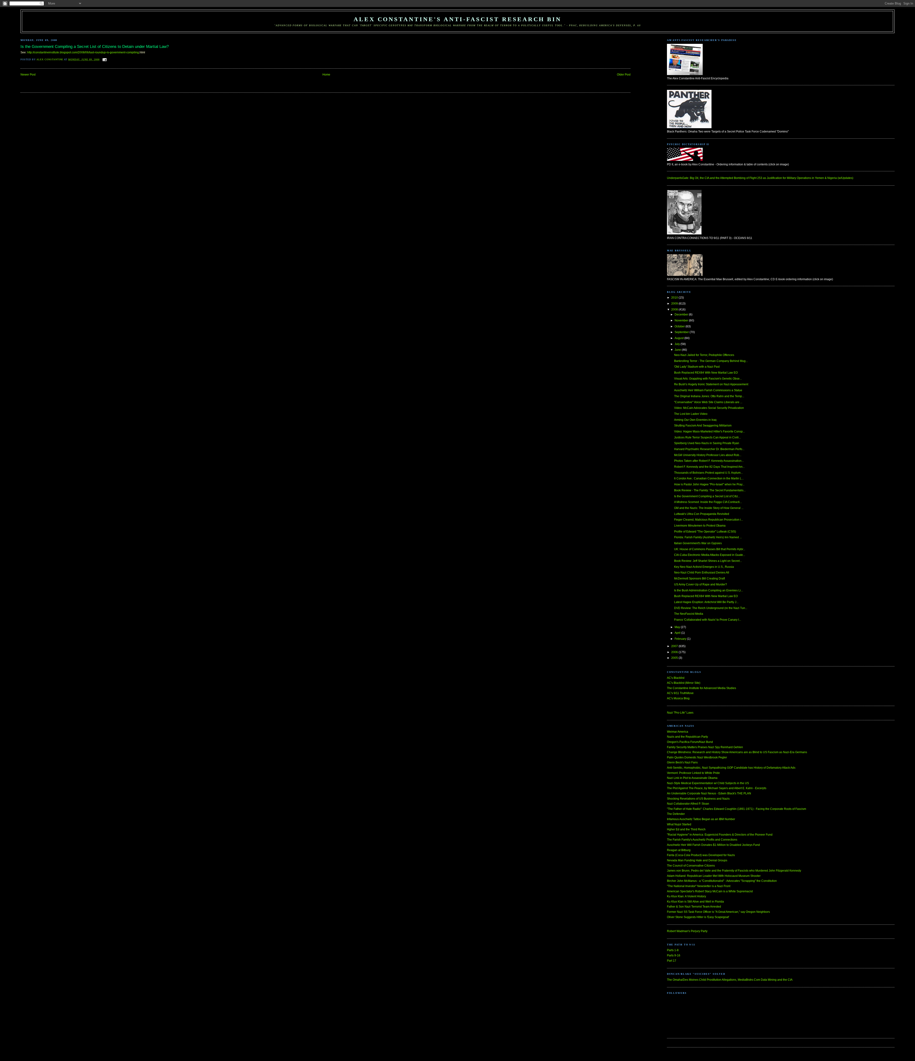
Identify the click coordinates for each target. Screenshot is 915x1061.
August (679, 338)
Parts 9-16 (673, 955)
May (678, 627)
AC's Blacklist (675, 678)
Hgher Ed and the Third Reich (686, 829)
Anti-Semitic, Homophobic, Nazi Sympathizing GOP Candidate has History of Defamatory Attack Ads (731, 767)
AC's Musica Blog (678, 698)
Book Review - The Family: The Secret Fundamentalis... (710, 490)
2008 (675, 309)
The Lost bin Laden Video (690, 414)
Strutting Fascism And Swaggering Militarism (703, 425)
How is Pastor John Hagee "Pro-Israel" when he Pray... (709, 484)
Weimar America (677, 731)
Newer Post (28, 74)
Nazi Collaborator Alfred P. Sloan (688, 803)
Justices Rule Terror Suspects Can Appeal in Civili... (707, 437)
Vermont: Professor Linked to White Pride (693, 773)
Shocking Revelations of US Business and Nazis (698, 798)
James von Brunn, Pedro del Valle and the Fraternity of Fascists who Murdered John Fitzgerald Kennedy (734, 870)
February (681, 638)
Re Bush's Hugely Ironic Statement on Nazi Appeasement (711, 384)
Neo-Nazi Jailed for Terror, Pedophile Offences (704, 355)
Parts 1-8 (673, 950)
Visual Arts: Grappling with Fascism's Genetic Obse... (708, 378)
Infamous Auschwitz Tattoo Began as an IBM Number (701, 819)
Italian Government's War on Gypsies (698, 543)
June (678, 349)
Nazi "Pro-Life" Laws (680, 712)
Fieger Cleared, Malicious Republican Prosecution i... (708, 519)
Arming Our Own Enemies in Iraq (695, 419)
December (682, 314)
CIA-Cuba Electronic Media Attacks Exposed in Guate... (709, 555)
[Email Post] (105, 59)
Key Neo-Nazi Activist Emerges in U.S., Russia (704, 567)
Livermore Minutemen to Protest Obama (700, 525)
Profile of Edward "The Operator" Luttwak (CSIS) (705, 531)
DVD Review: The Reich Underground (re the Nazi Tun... (710, 608)
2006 (675, 652)
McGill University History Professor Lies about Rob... (707, 455)
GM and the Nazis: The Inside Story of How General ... (708, 508)
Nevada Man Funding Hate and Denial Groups (697, 860)
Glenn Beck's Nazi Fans (682, 762)
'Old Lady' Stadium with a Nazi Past (697, 366)
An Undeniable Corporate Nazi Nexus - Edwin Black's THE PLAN (709, 793)
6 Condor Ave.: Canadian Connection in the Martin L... (709, 478)
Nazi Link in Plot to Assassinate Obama (692, 778)
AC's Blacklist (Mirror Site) (683, 683)
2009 (675, 303)
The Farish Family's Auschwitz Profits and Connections (702, 839)
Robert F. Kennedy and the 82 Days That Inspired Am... (709, 466)
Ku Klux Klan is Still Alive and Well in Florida (695, 901)
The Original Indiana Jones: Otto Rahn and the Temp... (709, 396)
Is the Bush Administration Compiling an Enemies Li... (708, 590)
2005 (675, 658)
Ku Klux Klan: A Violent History (686, 896)
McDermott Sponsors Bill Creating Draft (699, 578)
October (680, 326)
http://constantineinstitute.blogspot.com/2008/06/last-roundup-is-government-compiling (83, 52)
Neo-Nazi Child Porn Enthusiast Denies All (701, 572)
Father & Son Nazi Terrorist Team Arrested (694, 906)
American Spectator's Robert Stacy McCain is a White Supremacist (710, 891)
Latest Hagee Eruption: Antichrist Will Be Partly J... (706, 602)
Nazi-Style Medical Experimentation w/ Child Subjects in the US (708, 783)
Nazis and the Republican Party (687, 736)
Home (326, 74)
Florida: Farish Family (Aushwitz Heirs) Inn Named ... (708, 537)
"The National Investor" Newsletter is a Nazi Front (698, 886)
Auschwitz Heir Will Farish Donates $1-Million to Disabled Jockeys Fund (713, 845)
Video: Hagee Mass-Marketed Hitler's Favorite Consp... (709, 431)
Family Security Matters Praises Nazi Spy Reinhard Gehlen (705, 747)
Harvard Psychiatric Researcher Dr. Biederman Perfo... (709, 449)
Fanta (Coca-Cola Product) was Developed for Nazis (701, 855)
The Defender (676, 814)
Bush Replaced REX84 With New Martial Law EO (706, 372)
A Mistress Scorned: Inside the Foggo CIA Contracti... (708, 502)
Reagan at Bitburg (679, 850)
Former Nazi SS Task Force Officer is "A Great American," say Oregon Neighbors (718, 912)
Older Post (623, 74)
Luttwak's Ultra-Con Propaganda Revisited (701, 514)
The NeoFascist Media (688, 613)
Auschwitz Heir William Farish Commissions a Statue (708, 390)
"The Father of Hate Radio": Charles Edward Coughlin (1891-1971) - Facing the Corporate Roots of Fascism (736, 809)
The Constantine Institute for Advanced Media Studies (701, 688)
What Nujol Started (679, 824)
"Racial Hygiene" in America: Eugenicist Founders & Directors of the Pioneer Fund (720, 834)
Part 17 (671, 960)
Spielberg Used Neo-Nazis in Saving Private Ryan (706, 443)
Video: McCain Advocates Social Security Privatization (709, 408)
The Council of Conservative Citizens (691, 865)
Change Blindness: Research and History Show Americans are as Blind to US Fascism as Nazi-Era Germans (737, 752)
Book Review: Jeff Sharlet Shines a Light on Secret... (708, 561)
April (678, 633)
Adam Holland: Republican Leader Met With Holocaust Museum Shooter (714, 876)
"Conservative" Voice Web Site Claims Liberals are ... (708, 402)
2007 (675, 646)
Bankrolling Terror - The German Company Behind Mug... (711, 361)
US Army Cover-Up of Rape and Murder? (700, 584)
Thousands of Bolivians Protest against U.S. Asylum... (708, 472)
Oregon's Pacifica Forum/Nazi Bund (690, 742)
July (678, 344)
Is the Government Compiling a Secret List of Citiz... (707, 496)
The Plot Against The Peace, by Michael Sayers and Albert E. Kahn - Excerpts (716, 788)
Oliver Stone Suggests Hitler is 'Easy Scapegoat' (698, 917)
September (682, 332)
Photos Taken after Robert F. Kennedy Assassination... (709, 460)
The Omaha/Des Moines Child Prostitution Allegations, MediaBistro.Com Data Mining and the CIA (730, 979)
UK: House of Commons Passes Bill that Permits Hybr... (709, 549)
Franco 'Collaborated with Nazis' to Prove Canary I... (707, 619)
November (682, 320)
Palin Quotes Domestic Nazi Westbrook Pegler (697, 757)
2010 (675, 297)
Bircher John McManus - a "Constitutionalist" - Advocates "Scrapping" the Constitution (722, 881)
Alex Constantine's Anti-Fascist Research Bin (457, 19)
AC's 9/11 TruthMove (680, 693)
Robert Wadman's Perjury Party (687, 931)
